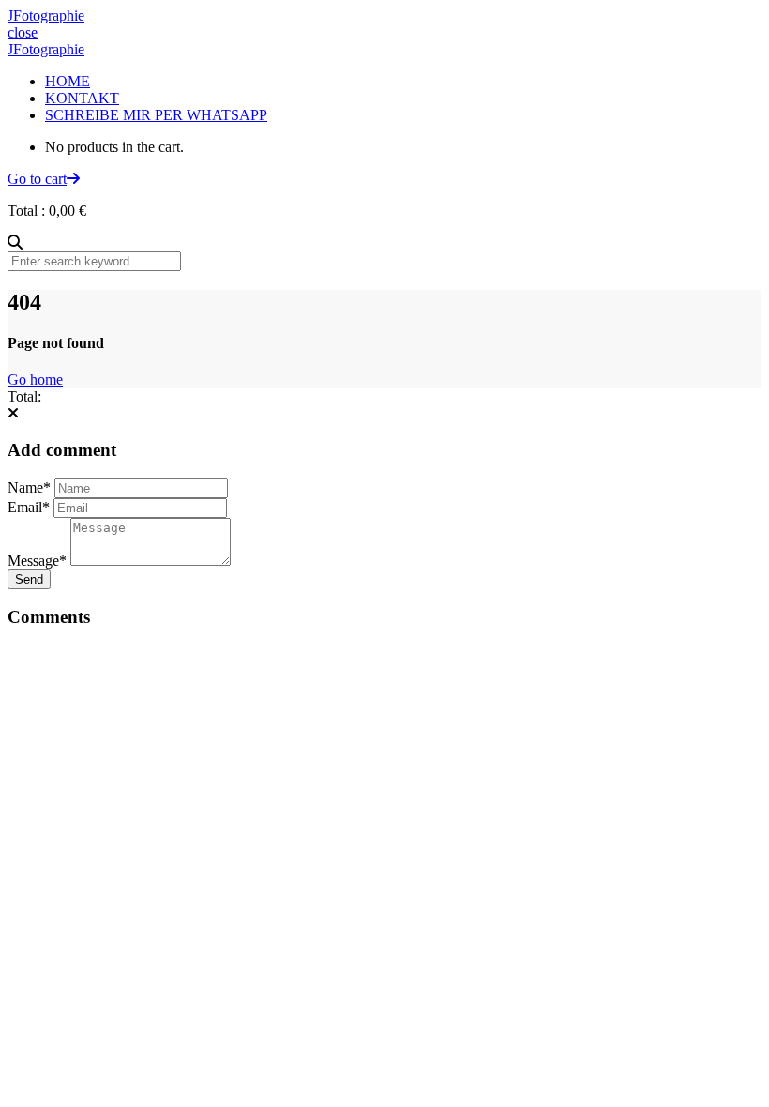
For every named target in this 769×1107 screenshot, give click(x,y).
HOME (67, 81)
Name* (29, 487)
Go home (35, 379)
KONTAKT (82, 98)
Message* (37, 561)
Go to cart (37, 179)
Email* (29, 507)
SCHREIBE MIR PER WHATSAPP (156, 115)
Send (29, 579)
